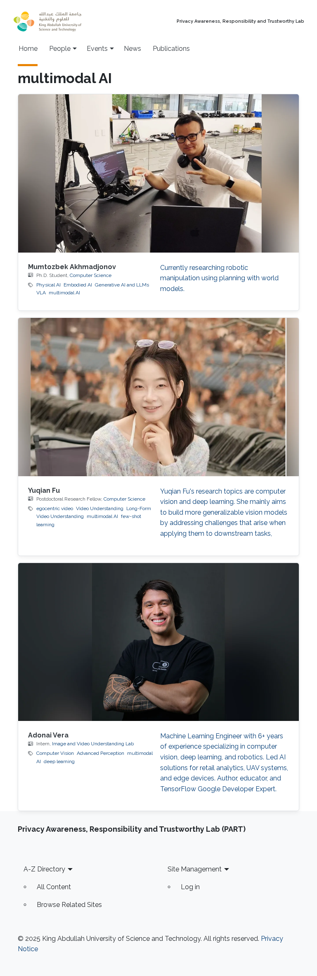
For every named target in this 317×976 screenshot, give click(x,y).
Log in (190, 887)
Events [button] (97, 48)
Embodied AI (78, 285)
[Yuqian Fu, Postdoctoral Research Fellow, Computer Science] (158, 397)
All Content (54, 887)
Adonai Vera (48, 735)
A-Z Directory (44, 869)
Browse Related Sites (69, 905)
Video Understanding (99, 508)
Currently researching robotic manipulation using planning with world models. (219, 278)
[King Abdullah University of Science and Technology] (65, 21)
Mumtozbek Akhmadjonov (72, 267)
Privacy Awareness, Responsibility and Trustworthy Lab (240, 21)
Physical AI (48, 285)
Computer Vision (55, 753)
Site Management (195, 869)
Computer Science (90, 275)
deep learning (59, 761)
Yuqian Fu (44, 490)
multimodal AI (64, 293)
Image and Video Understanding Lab (93, 744)
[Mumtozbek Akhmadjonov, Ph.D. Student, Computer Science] (158, 173)
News (132, 48)
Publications (171, 48)
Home (28, 48)
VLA (41, 293)
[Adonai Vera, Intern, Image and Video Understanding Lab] (158, 642)
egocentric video (54, 508)
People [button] (60, 48)
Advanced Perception (100, 753)
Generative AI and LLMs (122, 285)
